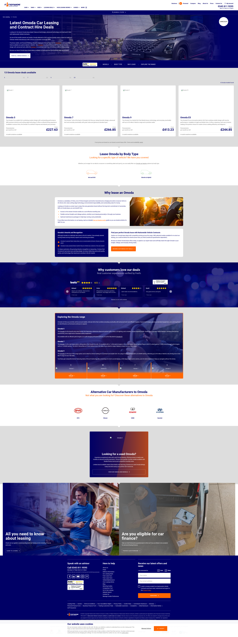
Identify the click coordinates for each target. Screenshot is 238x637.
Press (104, 569)
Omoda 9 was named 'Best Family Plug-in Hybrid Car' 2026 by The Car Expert (82, 245)
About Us (105, 567)
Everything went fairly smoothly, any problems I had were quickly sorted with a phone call (155, 291)
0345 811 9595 (225, 6)
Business (174, 3)
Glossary (151, 604)
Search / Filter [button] (119, 12)
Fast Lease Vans (107, 578)
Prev (67, 291)
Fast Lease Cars (107, 576)
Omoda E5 (185, 117)
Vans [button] (32, 7)
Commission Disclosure (140, 604)
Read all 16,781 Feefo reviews (119, 299)
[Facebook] (69, 576)
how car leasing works (99, 220)
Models (106, 64)
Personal (185, 3)
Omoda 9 (33, 47)
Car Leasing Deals (108, 574)
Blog (104, 584)
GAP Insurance (71, 608)
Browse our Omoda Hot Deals (123, 249)
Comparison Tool (107, 588)
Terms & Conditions (89, 604)
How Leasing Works (108, 582)
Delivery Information (108, 571)
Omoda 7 (40, 45)
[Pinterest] (87, 576)
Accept (161, 628)
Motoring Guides (107, 586)
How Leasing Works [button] (63, 7)
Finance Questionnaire (130, 551)
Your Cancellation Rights (104, 604)
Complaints (133, 606)
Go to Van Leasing (108, 590)
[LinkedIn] (73, 576)
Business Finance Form (89, 606)
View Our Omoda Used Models (118, 472)
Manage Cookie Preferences (111, 596)
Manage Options (146, 628)
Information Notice (155, 606)
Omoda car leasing (141, 163)
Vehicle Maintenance (109, 580)
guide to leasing (12, 551)
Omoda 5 (10, 117)
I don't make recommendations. (104, 291)
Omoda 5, (58, 43)
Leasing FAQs (71, 604)
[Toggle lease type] (180, 3)
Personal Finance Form (74, 606)
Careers (79, 604)
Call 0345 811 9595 (77, 567)
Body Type (118, 64)
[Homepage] (13, 4)
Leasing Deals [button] (49, 7)
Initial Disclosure (143, 606)
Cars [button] (26, 7)
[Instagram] (82, 576)
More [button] (83, 7)
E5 (103, 365)
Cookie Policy (127, 604)
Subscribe (153, 595)
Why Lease (132, 64)
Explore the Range (148, 64)
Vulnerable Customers (121, 606)
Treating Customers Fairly (105, 606)
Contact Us (106, 594)
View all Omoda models (19, 55)
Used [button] (39, 7)
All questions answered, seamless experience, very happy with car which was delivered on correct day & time (81, 291)
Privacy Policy (147, 590)
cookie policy (125, 632)
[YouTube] (78, 576)
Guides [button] (76, 7)
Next (171, 291)
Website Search (107, 592)
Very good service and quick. (128, 291)
